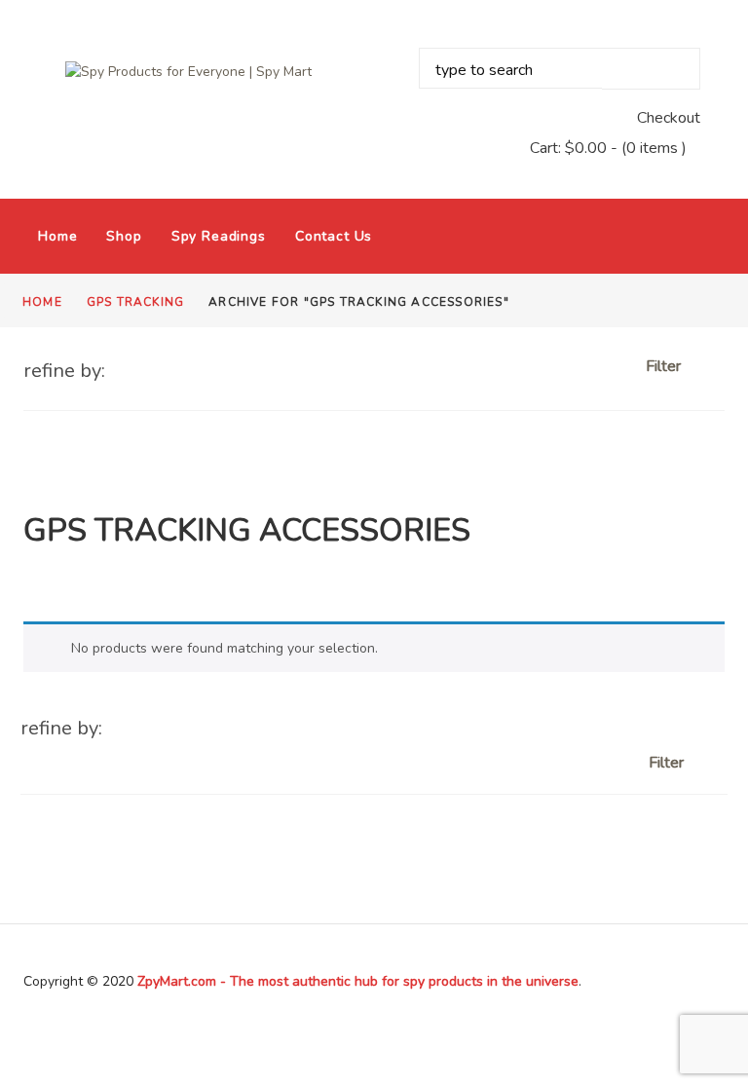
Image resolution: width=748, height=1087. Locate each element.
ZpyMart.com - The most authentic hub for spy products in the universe (358, 981)
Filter (665, 366)
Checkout (668, 118)
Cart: (568, 148)
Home (57, 236)
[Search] (651, 69)
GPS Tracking (135, 302)
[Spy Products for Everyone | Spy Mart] (188, 71)
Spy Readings (218, 236)
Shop (123, 236)
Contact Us (333, 236)
